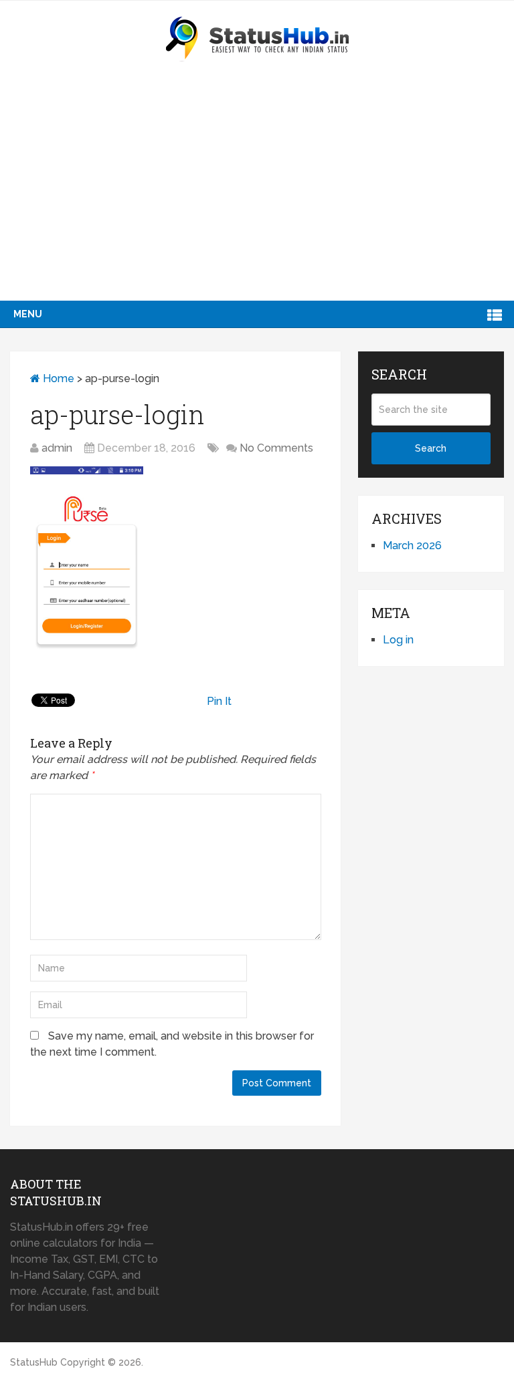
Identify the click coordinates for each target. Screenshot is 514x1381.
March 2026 (412, 545)
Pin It (219, 701)
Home (57, 378)
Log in (398, 639)
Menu (27, 314)
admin (56, 448)
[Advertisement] (257, 200)
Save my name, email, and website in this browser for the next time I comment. (172, 1044)
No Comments (276, 448)
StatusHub (34, 1362)
